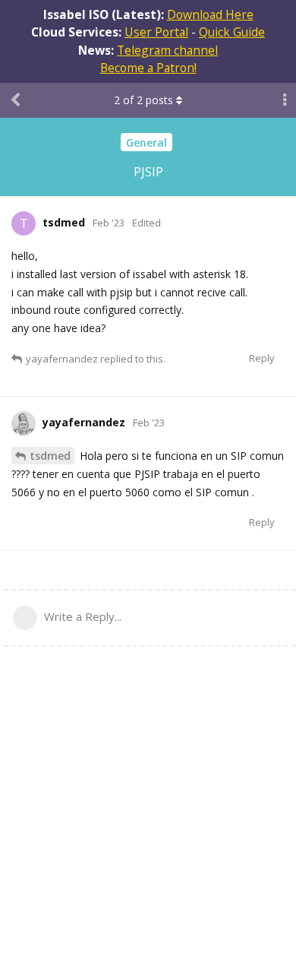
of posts (143, 100)
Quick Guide (232, 32)
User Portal (156, 32)
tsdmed (50, 455)
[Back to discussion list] (15, 100)
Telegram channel (167, 50)
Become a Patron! (148, 67)
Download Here (210, 14)
